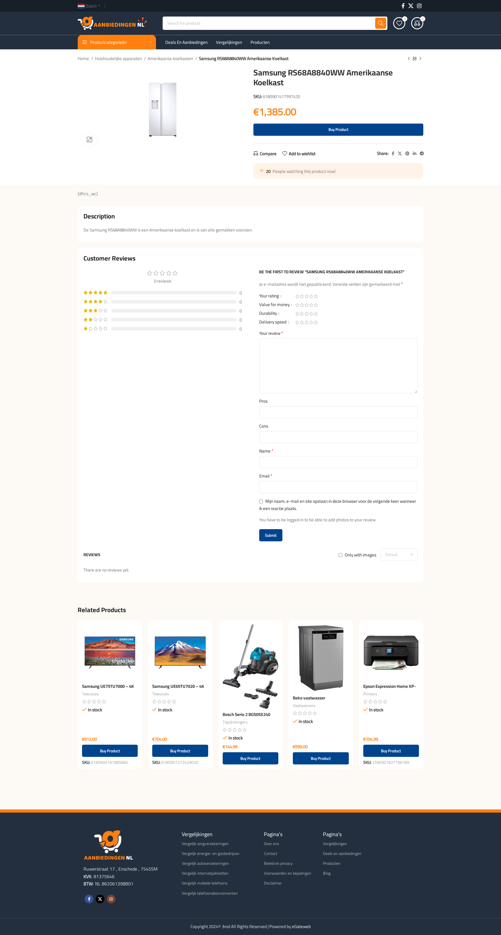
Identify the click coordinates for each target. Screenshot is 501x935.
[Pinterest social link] (407, 153)
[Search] (380, 23)
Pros (263, 401)
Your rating (269, 297)
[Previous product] (409, 59)
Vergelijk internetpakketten (205, 873)
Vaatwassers (304, 705)
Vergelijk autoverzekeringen (205, 863)
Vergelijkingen (335, 843)
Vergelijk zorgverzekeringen (205, 843)
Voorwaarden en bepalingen (287, 873)
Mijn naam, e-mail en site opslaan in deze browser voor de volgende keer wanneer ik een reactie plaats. (337, 505)
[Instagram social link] (419, 5)
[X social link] (410, 5)
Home (84, 58)
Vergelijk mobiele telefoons (205, 883)
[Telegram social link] (422, 153)
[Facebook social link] (403, 5)
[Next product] (420, 59)
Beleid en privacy (278, 863)
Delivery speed (273, 323)
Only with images (360, 555)
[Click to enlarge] (89, 140)
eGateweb (301, 926)
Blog (327, 873)
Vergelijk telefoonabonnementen (210, 893)
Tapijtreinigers (235, 722)
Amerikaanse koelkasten (171, 58)
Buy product (338, 129)
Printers (370, 694)
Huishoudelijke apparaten (119, 58)
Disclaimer (273, 883)
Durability (268, 314)
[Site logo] (112, 23)
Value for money (275, 305)
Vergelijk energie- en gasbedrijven (210, 853)
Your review (271, 333)
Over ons (271, 843)
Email (266, 476)
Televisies (90, 694)
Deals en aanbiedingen (342, 853)
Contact (270, 853)
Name (266, 451)
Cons (263, 426)
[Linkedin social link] (414, 153)
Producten (331, 863)
